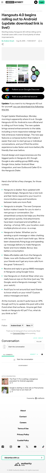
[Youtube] (19, 447)
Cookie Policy (23, 440)
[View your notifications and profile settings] (42, 354)
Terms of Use (23, 428)
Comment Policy (19, 333)
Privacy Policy (23, 434)
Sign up (40, 338)
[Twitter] (27, 447)
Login (42, 2)
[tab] (8, 354)
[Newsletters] (35, 447)
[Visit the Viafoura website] (39, 398)
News (4, 320)
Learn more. (39, 11)
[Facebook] (3, 447)
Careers (23, 422)
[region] (23, 368)
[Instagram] (11, 447)
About (23, 410)
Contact (23, 416)
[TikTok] (43, 447)
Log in (35, 338)
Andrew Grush (9, 41)
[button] (23, 2)
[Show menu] (2, 2)
